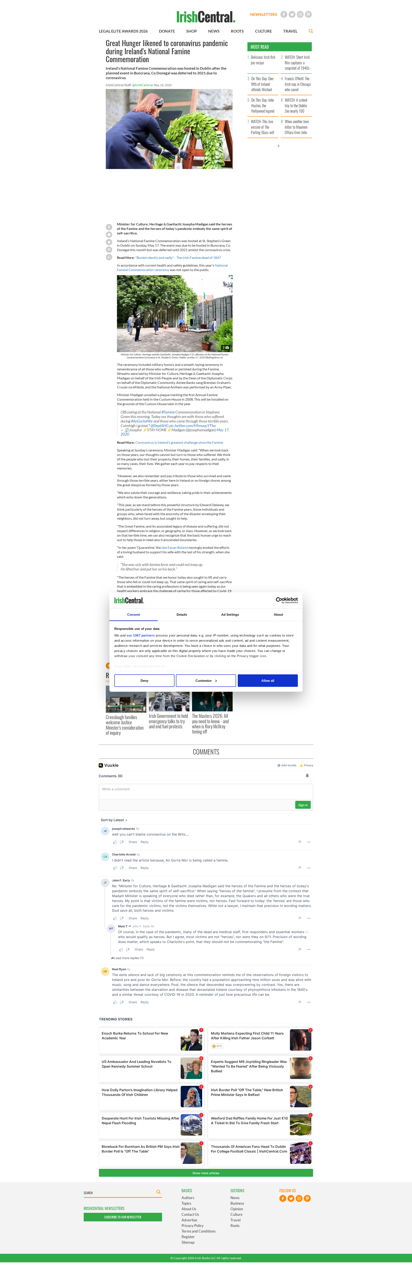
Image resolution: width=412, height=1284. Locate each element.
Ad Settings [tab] (230, 614)
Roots (234, 1225)
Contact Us (190, 1214)
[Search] (311, 31)
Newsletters (263, 14)
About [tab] (278, 614)
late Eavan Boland (174, 547)
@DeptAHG (160, 425)
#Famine (168, 412)
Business (237, 1203)
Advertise (189, 1220)
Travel (235, 1220)
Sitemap (188, 1242)
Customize (203, 680)
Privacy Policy (193, 1225)
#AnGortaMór (142, 421)
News (234, 1197)
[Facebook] (283, 14)
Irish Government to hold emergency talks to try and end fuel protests (168, 721)
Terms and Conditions (198, 1231)
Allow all (267, 680)
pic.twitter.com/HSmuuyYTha (192, 425)
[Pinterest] (308, 14)
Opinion (236, 1209)
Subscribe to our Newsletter (122, 1217)
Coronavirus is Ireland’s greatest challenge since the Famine (179, 442)
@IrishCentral (142, 85)
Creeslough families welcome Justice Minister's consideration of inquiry (125, 724)
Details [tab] (182, 614)
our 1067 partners (141, 635)
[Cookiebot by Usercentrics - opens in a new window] (279, 600)
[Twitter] (292, 14)
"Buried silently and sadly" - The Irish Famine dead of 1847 (178, 257)
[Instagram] (300, 14)
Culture (236, 1214)
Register (188, 1236)
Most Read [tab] (260, 47)
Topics (186, 1203)
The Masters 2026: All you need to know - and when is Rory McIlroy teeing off (210, 723)
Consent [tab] (133, 614)
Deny (144, 680)
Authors (188, 1197)
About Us (189, 1209)
